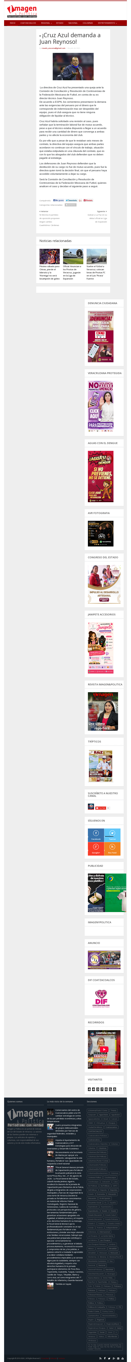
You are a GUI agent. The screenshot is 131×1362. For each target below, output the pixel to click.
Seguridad (92, 1332)
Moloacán (114, 1253)
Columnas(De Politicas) (97, 1165)
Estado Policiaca (111, 1219)
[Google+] (114, 1358)
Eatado (91, 1194)
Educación (92, 1198)
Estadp (91, 1227)
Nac (111, 1261)
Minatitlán (113, 1248)
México (91, 1248)
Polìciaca (112, 1290)
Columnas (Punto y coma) (98, 1161)
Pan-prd (91, 1282)
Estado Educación (95, 1215)
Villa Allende (112, 1336)
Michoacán (101, 1248)
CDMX (90, 1123)
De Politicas (92, 1186)
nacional (91, 1265)
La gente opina (107, 1236)
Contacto (25, 28)
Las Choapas (105, 1240)
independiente (112, 1227)
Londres (112, 1244)
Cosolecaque (93, 1181)
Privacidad (45, 1358)
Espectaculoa (106, 1207)
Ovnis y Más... (108, 1278)
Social (102, 1332)
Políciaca (102, 1290)
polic (90, 1286)
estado (104, 1211)
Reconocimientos (109, 1315)
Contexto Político (94, 1177)
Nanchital (109, 1269)
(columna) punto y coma (97, 1110)
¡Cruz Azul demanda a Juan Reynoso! (70, 38)
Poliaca (113, 1282)
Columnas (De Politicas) (97, 1152)
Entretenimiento (106, 23)
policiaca (107, 1286)
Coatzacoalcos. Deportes (98, 1144)
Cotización (106, 1181)
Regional (100, 1319)
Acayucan (92, 1114)
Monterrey (92, 1257)
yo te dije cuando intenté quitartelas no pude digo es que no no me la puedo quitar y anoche (104, 1347)
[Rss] (100, 1358)
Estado (59, 23)
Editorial (54, 1358)
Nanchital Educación (96, 1274)
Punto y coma (93, 1311)
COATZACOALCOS (95, 1131)
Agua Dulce (103, 1114)
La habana (92, 1240)
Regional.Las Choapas (97, 1328)
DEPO (115, 1186)
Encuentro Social (94, 1202)
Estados (102, 1223)
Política (91, 1303)
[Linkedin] (118, 1358)
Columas (114, 1144)
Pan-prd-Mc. (102, 1282)
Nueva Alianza (94, 1278)
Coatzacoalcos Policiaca (97, 1135)
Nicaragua (111, 1274)
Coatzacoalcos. (94, 1140)
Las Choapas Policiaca (97, 1244)
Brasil (106, 1119)
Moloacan (103, 1253)
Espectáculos (93, 1211)
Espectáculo (93, 1207)
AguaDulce (115, 1114)
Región (91, 1319)
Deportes (113, 1190)
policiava (101, 1299)
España (113, 1202)
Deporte (103, 1190)
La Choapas (92, 1236)
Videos (101, 1336)
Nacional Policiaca (95, 1269)
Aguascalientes (94, 1119)
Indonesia (92, 1232)
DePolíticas (92, 1190)
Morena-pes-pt (115, 1257)
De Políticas (105, 1186)
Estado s (91, 1223)
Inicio (12, 23)
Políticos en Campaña (96, 1307)
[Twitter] (109, 1358)
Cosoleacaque (110, 1177)
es (105, 1202)
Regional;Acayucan (95, 1324)
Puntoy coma (107, 1311)
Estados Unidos (114, 1223)
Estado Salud (110, 1215)
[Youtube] (123, 1358)
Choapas (111, 1123)
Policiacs (91, 1299)
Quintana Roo (93, 1315)
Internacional (105, 1232)
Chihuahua (100, 1123)
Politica (111, 1299)
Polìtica (100, 1303)
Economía (101, 1194)
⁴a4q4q (113, 1110)
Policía (97, 1286)
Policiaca (117, 1286)
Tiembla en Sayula (63, 1284)
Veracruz (91, 1336)
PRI (120, 1307)
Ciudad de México (95, 1127)
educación (112, 1194)
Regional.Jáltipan (112, 1324)
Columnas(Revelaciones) (97, 1173)
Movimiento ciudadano (97, 1261)
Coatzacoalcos (28, 23)
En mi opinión (105, 1198)
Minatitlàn (92, 1253)
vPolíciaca (92, 1340)
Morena (103, 1257)
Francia (100, 1227)
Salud (119, 1328)
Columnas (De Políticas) (97, 1156)
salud (111, 1328)
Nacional (73, 23)
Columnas (88, 23)
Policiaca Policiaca (95, 1294)
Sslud (110, 1332)
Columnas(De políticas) (97, 1169)
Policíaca (91, 1290)
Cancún (114, 1119)
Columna (91, 1148)
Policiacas (109, 1294)
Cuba (115, 1181)
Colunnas (114, 1173)
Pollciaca (111, 1307)
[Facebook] (105, 1358)
